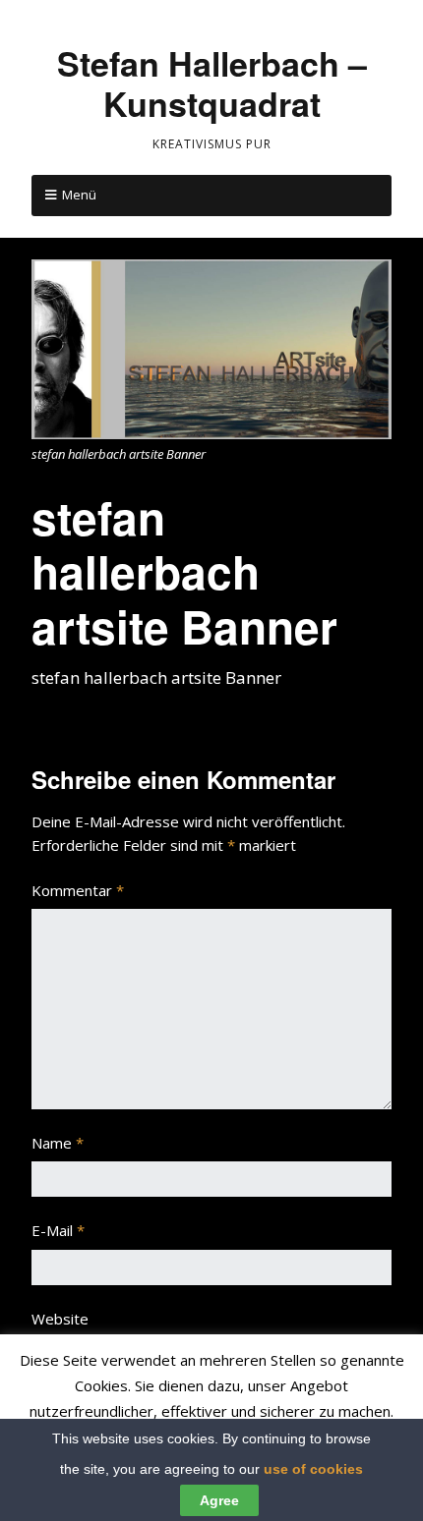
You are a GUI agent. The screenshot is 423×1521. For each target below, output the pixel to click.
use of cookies (313, 1469)
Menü (79, 194)
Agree (219, 1500)
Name (57, 1143)
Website (60, 1318)
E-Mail (58, 1230)
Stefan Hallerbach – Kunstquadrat (212, 83)
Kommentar (77, 890)
